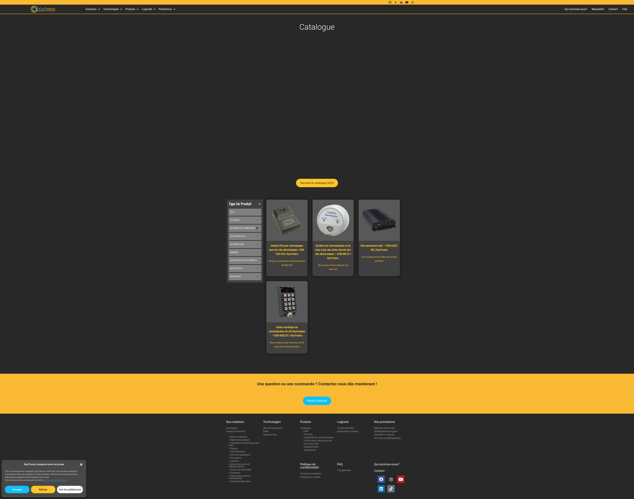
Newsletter (598, 9)
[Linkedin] (381, 488)
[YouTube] (407, 2)
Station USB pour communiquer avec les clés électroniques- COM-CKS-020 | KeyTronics (287, 250)
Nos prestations (384, 422)
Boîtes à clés (236, 268)
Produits (130, 9)
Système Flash (237, 244)
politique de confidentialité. (54, 480)
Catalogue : (306, 428)
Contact (613, 9)
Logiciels (147, 9)
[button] (81, 464)
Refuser (43, 489)
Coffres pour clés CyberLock (243, 260)
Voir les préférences (70, 489)
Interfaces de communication (244, 228)
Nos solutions (235, 422)
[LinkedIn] (401, 2)
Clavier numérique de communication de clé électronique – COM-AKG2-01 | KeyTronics (287, 331)
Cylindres (234, 220)
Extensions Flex (238, 236)
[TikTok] (412, 2)
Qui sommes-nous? (576, 9)
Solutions (91, 9)
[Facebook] (396, 2)
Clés (232, 212)
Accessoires (235, 276)
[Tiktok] (390, 488)
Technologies (111, 9)
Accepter (17, 489)
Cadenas (234, 252)
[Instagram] (390, 2)
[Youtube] (400, 479)
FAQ (624, 9)
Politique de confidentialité (309, 466)
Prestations (165, 9)
